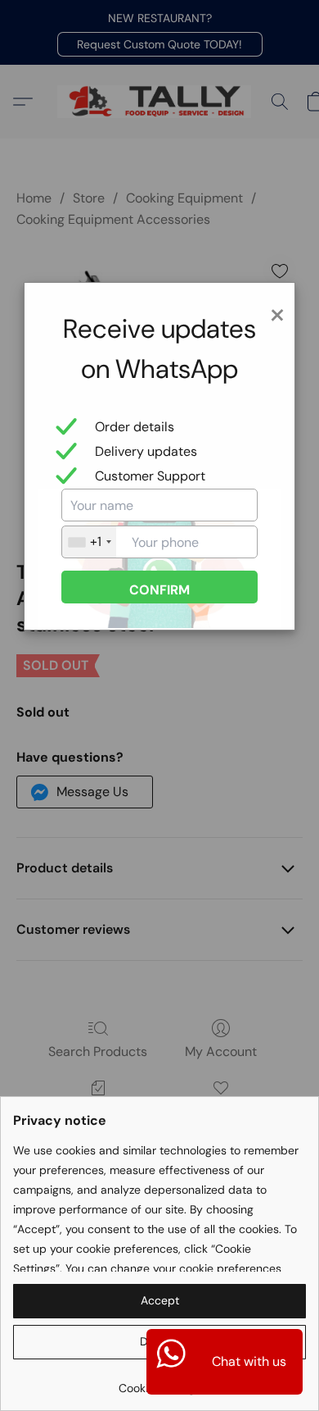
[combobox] (89, 542)
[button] (159, 1301)
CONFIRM (159, 590)
